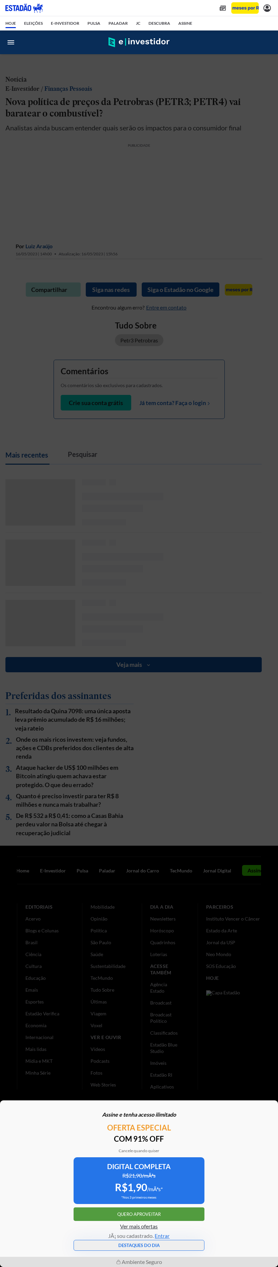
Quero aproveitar (139, 1214)
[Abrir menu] (10, 42)
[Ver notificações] (267, 8)
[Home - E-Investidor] (139, 42)
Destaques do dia (139, 1245)
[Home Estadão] (24, 8)
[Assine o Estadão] (245, 8)
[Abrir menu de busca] (267, 42)
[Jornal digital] (222, 8)
